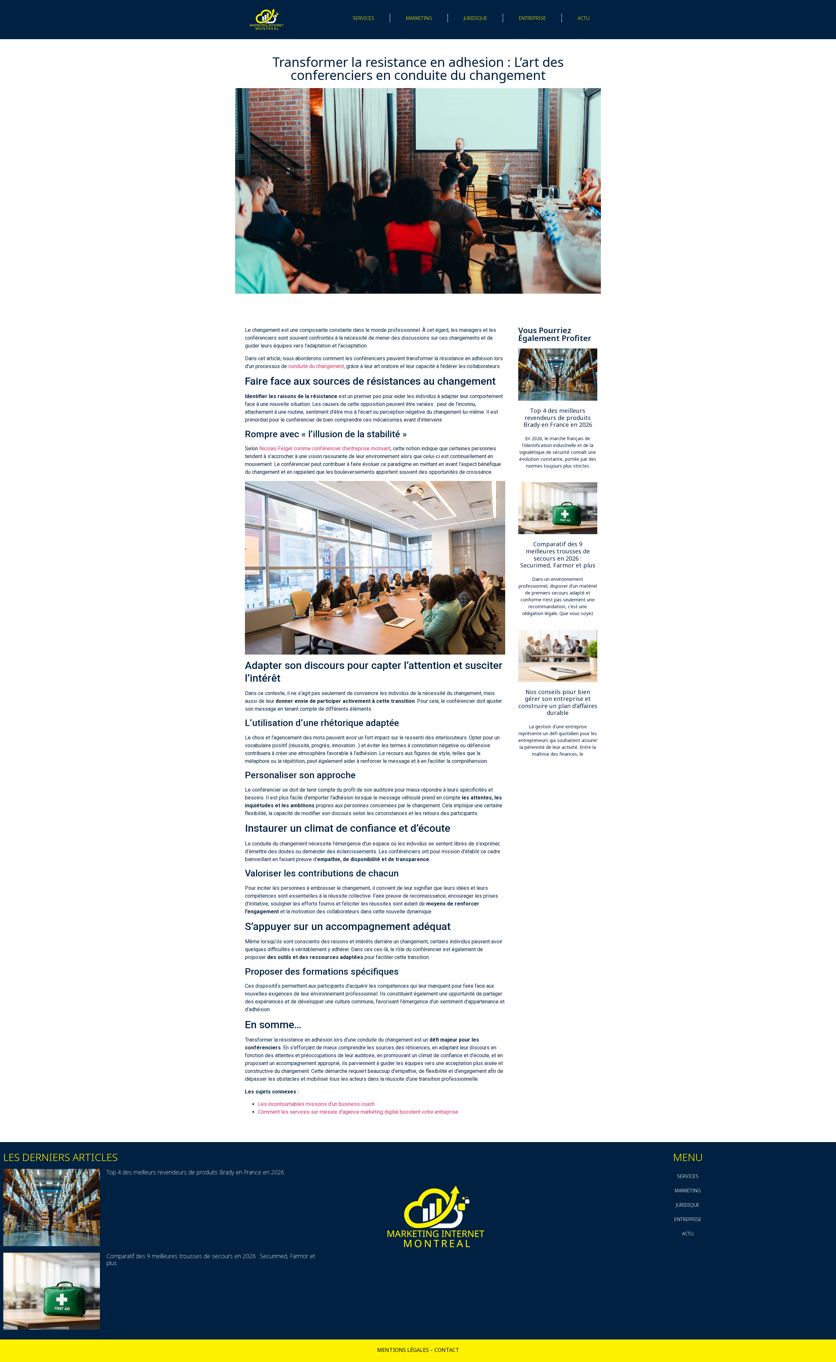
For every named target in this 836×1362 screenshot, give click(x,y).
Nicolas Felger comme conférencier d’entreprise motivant (325, 448)
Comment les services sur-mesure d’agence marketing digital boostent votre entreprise (358, 1112)
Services (363, 18)
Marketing (419, 18)
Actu (583, 18)
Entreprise (532, 18)
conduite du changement (316, 366)
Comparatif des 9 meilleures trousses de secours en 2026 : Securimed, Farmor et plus (557, 554)
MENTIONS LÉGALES (403, 1350)
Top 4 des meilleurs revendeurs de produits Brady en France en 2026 (557, 417)
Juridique (475, 18)
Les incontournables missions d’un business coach (316, 1104)
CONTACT (446, 1350)
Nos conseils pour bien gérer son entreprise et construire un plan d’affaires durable (557, 702)
